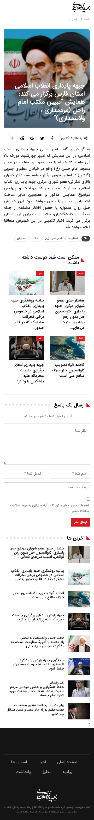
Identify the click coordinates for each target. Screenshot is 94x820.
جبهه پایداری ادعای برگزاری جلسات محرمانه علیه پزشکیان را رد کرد (38, 617)
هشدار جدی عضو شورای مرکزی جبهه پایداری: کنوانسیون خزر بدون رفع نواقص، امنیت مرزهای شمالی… (36, 553)
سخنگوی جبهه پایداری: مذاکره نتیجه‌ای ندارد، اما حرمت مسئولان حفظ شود (38, 664)
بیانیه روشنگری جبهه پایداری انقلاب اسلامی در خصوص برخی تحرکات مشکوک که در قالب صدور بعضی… (37, 575)
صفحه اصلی (67, 762)
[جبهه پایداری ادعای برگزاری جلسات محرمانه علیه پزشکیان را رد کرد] (26, 348)
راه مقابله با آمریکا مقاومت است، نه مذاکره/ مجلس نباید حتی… (37, 644)
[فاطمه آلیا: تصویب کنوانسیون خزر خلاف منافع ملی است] (67, 348)
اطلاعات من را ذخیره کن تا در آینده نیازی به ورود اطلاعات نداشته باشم (49, 508)
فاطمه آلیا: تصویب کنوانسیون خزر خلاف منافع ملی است (38, 595)
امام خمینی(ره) (53, 238)
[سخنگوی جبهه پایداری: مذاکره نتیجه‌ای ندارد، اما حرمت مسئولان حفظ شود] (79, 666)
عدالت (35, 238)
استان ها (73, 238)
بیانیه (67, 772)
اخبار (80, 273)
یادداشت (23, 772)
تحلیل (46, 772)
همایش (21, 238)
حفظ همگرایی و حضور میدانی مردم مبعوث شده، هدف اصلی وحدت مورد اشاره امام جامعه (36, 689)
